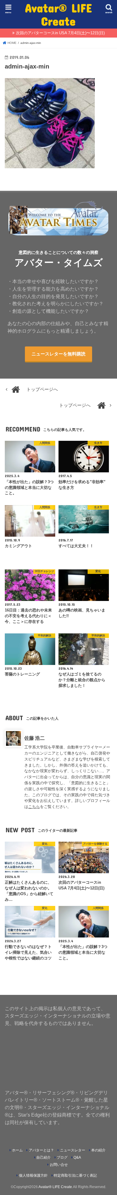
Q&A (77, 1157)
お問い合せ (59, 1164)
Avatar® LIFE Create (58, 14)
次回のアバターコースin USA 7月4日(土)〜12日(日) (60, 33)
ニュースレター (72, 1150)
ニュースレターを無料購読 (59, 354)
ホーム (17, 1150)
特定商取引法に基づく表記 (75, 1175)
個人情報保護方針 (33, 1175)
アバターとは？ (41, 1150)
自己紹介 (43, 1157)
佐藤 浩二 (34, 738)
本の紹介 (98, 1150)
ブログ (62, 1157)
